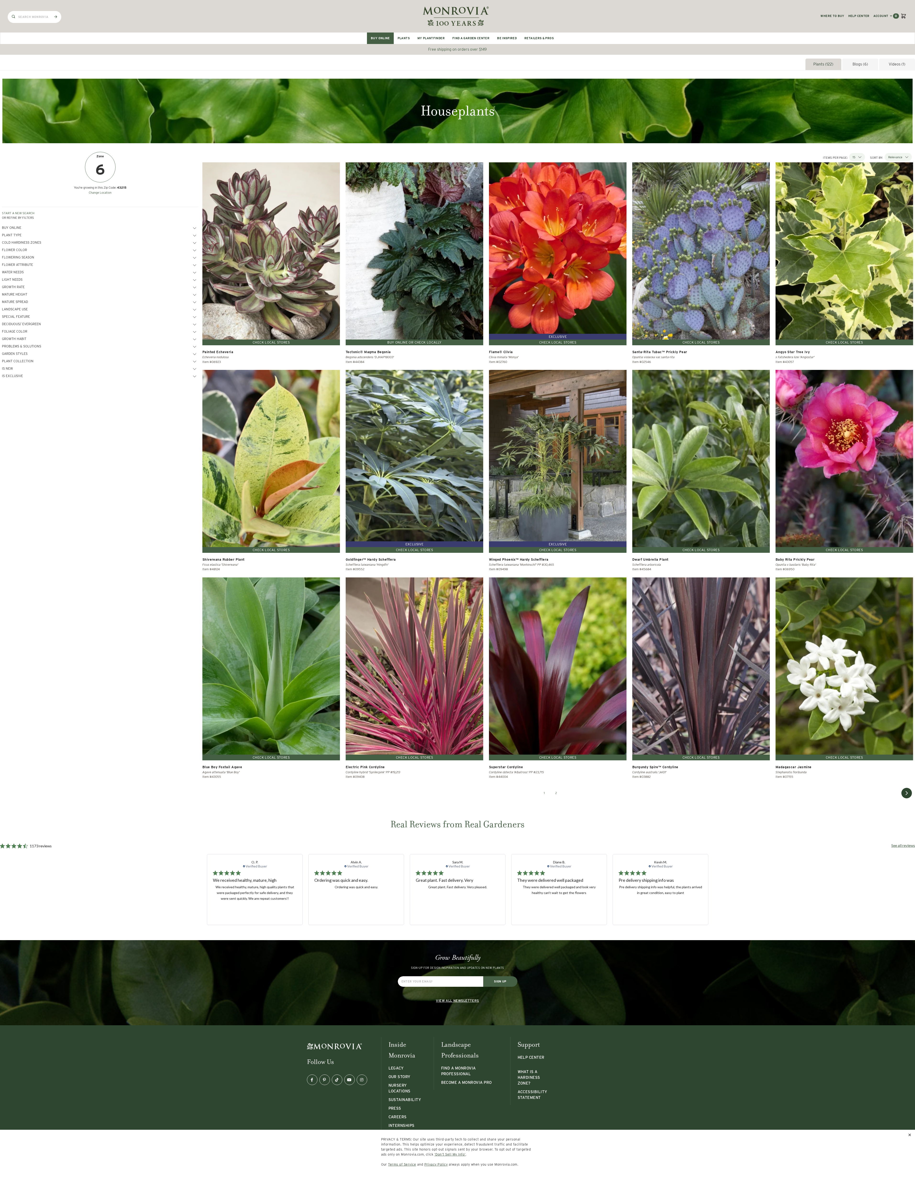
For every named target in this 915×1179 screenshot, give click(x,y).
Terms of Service (402, 1164)
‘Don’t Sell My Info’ (450, 1154)
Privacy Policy (436, 1164)
